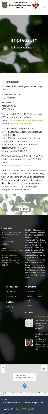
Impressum (10, 292)
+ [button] (3, 367)
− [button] (3, 371)
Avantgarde (31, 291)
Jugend (38, 301)
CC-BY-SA (35, 393)
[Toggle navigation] (45, 7)
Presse (29, 296)
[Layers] (44, 368)
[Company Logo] (20, 5)
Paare (29, 305)
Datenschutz (11, 296)
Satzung (9, 307)
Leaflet (3, 393)
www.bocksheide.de (21, 123)
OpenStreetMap (18, 393)
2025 (28, 301)
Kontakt (24, 209)
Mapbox (3, 395)
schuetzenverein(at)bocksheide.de (25, 120)
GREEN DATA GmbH (25, 409)
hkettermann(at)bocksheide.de (16, 165)
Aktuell (39, 296)
